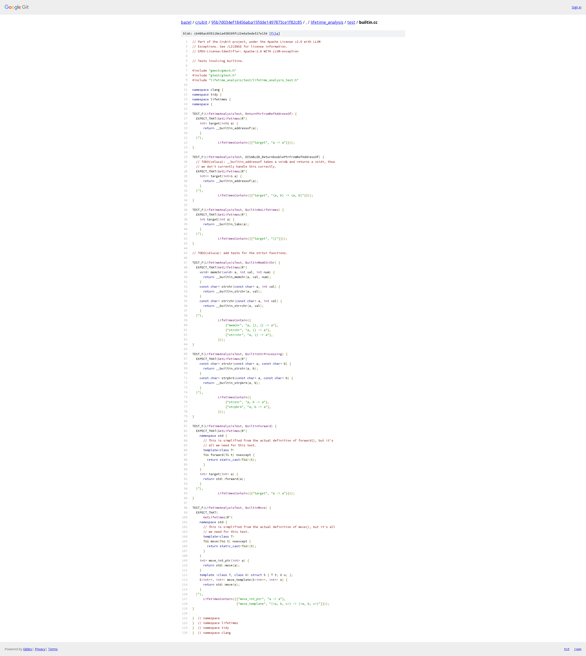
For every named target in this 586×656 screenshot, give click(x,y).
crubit (201, 22)
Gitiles (27, 649)
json (577, 649)
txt (567, 649)
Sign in (576, 7)
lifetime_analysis (327, 22)
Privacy (40, 649)
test (351, 22)
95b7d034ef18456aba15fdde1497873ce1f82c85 (256, 22)
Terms (53, 649)
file (274, 33)
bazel (186, 22)
